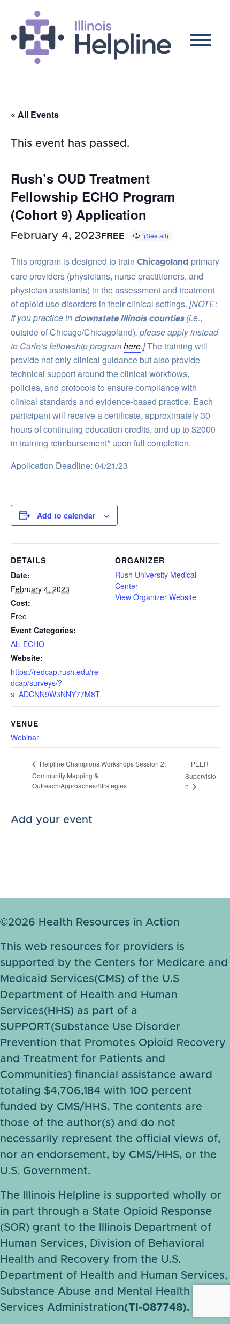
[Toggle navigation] (200, 42)
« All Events (35, 114)
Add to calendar (66, 515)
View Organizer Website (155, 597)
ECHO (33, 644)
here (132, 346)
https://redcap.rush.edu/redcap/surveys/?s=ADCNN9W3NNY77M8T (55, 682)
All (15, 644)
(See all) (156, 235)
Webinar (25, 737)
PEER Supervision (200, 775)
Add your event (52, 820)
